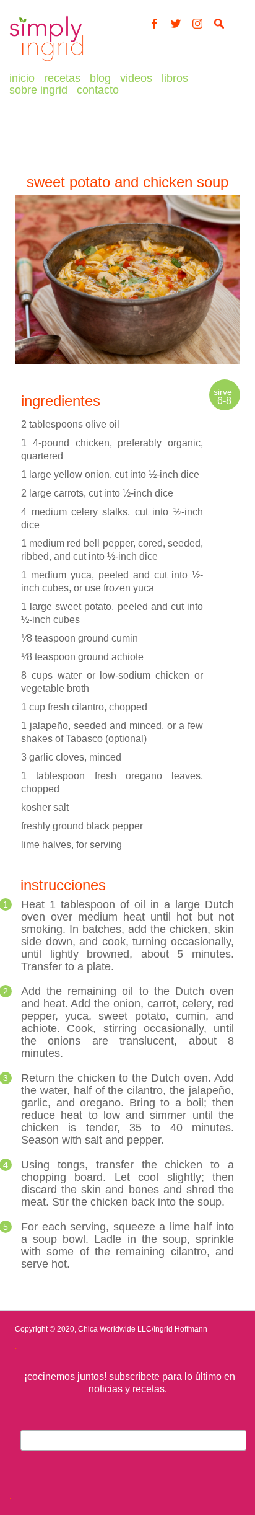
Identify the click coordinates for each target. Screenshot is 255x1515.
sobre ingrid (38, 90)
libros (175, 78)
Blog (100, 78)
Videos (136, 78)
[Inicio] (46, 61)
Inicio (22, 78)
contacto (98, 90)
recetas (62, 78)
